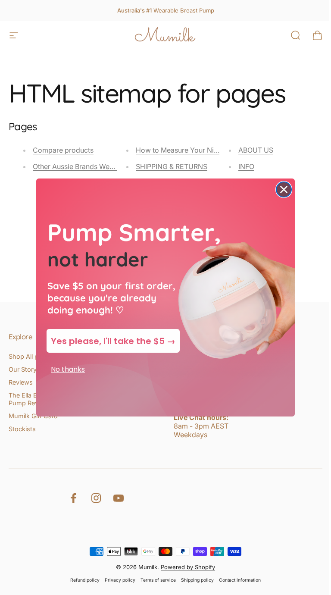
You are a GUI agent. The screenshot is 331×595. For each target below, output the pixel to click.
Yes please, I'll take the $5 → (113, 341)
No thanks (68, 369)
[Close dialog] (283, 189)
